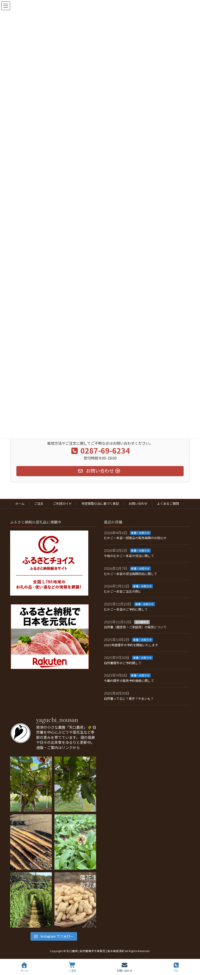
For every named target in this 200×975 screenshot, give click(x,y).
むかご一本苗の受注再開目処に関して (130, 574)
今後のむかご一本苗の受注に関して (129, 556)
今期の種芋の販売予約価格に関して (129, 681)
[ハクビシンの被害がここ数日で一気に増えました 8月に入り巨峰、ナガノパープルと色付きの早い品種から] (31, 784)
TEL (176, 970)
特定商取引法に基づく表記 (100, 504)
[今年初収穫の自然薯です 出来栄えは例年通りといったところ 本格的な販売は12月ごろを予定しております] (31, 842)
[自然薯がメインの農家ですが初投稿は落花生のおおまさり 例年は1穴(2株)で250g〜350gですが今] (75, 900)
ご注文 (38, 504)
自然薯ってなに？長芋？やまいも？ (129, 699)
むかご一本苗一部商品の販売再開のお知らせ (135, 538)
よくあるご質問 (168, 504)
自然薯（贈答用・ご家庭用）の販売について (135, 627)
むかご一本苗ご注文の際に (122, 591)
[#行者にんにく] (75, 842)
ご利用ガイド (62, 504)
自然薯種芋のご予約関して (122, 663)
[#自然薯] (31, 900)
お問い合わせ (138, 504)
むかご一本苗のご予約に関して (126, 609)
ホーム (19, 504)
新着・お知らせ (140, 532)
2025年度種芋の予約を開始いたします (131, 645)
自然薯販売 (141, 621)
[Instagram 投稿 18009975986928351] (75, 784)
